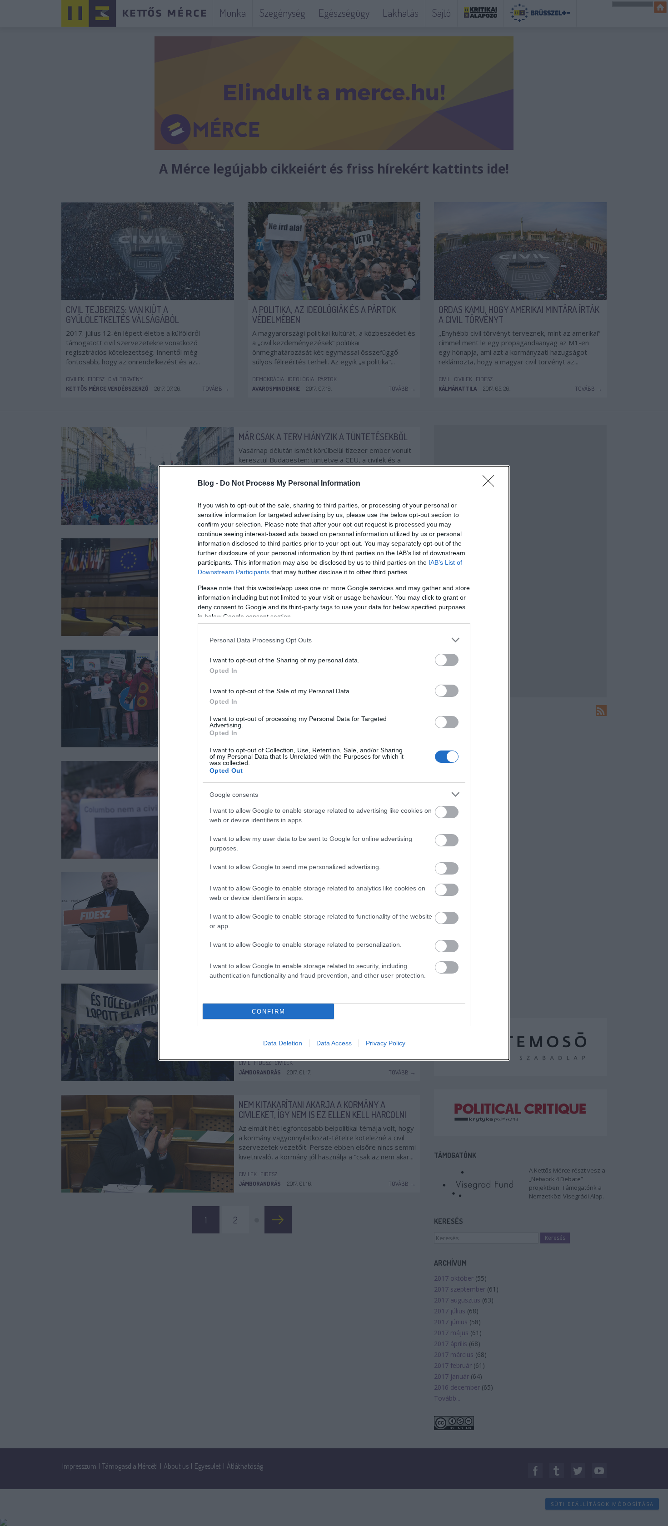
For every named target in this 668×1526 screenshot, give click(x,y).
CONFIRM (268, 1011)
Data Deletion (282, 1043)
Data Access (334, 1043)
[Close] (491, 483)
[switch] (447, 660)
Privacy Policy (385, 1043)
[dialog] (334, 763)
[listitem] (334, 640)
